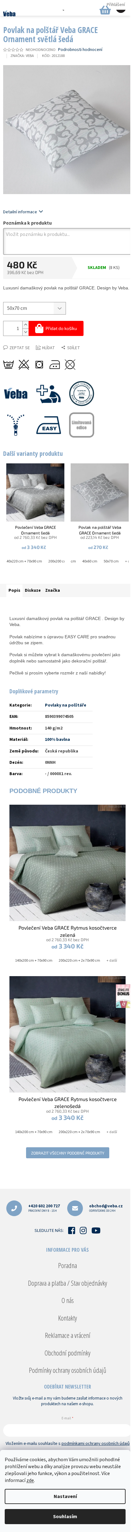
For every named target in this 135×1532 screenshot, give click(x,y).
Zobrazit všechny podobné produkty (67, 1152)
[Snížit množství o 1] (25, 332)
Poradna (67, 1265)
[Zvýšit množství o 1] (25, 324)
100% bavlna (57, 739)
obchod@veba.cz (106, 1208)
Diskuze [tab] (33, 590)
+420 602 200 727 (44, 1208)
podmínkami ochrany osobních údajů (96, 1443)
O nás (68, 1300)
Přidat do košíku (61, 328)
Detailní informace (20, 212)
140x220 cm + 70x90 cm (23, 561)
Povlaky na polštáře (65, 705)
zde (30, 1480)
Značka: (22, 56)
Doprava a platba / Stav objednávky (67, 1283)
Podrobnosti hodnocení (80, 50)
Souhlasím (65, 1516)
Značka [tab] (52, 590)
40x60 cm (89, 561)
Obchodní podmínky (67, 1352)
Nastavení (65, 1496)
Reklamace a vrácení (67, 1335)
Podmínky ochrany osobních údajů (67, 1370)
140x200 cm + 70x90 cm (33, 960)
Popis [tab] (14, 590)
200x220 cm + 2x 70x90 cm (79, 960)
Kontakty (67, 1317)
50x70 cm (111, 561)
